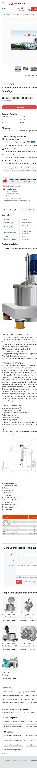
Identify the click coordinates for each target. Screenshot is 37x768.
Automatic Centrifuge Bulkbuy (13, 750)
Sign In (5, 201)
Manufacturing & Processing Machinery (17, 14)
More (3, 753)
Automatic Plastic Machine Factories (15, 740)
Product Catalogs (29, 692)
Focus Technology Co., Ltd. (25, 760)
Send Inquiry (19, 107)
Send (18, 582)
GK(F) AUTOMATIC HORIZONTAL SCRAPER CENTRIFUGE (11, 703)
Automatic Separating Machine (13, 745)
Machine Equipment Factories (13, 735)
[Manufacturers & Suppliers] (18, 3)
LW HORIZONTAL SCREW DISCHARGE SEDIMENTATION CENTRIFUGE (11, 699)
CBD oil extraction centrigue (10, 696)
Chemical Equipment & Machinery (14, 721)
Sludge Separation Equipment (13, 726)
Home (3, 14)
